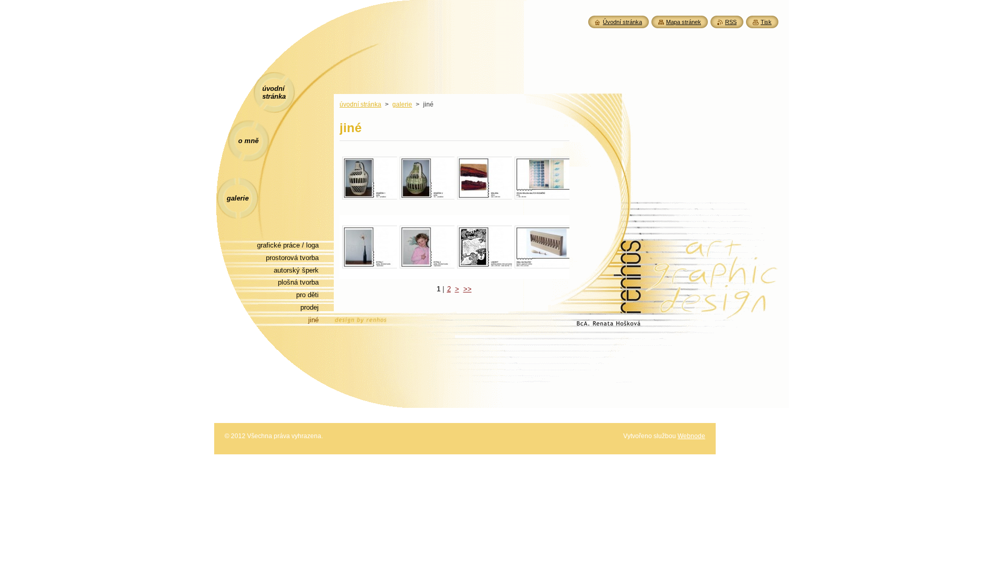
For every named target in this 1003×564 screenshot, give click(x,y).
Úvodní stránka (622, 22)
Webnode (691, 436)
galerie (402, 104)
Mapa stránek (683, 22)
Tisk (766, 22)
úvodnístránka (274, 92)
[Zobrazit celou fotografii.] (368, 178)
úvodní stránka (360, 104)
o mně (248, 141)
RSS (731, 22)
